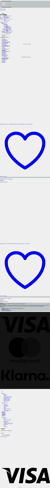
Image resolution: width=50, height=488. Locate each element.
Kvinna (3, 13)
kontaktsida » (9, 310)
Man (2, 23)
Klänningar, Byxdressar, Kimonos (8, 423)
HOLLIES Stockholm (5, 46)
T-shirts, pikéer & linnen (7, 410)
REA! (4, 418)
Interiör (3, 31)
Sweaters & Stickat (9, 31)
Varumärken (4, 32)
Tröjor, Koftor (6, 424)
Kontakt (3, 413)
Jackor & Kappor (8, 32)
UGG (3, 60)
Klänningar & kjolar (9, 30)
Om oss (3, 3)
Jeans (5, 16)
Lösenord (2, 433)
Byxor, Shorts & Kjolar (7, 397)
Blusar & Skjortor (9, 27)
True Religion (4, 59)
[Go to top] (0, 389)
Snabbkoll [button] (2, 177)
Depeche (3, 44)
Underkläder (5, 422)
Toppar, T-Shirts (8, 29)
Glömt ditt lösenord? (4, 436)
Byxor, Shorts (6, 406)
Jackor (5, 425)
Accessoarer (5, 22)
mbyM (3, 50)
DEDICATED (4, 43)
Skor (4, 21)
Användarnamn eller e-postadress (6, 430)
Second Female (4, 57)
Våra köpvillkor (41, 306)
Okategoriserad (4, 23)
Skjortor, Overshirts (7, 408)
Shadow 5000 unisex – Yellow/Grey (5, 298)
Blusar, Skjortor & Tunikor (7, 15)
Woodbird (3, 61)
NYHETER (8, 26)
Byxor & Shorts (8, 28)
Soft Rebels (4, 58)
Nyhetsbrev (4, 2)
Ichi (2, 47)
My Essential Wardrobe (5, 51)
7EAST (3, 38)
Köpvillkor (3, 4)
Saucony (4, 56)
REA (7, 25)
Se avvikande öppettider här (21, 303)
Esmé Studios (4, 45)
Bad (6, 24)
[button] (6, 37)
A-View (3, 39)
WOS (3, 62)
